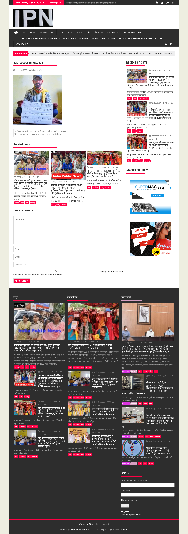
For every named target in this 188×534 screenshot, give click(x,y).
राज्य (23, 32)
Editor (33, 177)
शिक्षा (52, 32)
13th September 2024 (102, 429)
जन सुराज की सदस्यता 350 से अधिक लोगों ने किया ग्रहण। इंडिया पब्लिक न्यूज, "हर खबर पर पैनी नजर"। (102, 2)
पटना (140, 371)
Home (95, 38)
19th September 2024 (49, 431)
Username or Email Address (134, 480)
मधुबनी (145, 404)
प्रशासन (141, 436)
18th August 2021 (155, 408)
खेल (89, 32)
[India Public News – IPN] (16, 32)
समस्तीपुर (32, 203)
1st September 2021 (131, 342)
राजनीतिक (43, 32)
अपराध (32, 32)
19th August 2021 (155, 376)
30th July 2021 (153, 441)
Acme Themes (121, 529)
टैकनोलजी (99, 32)
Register (125, 511)
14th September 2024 (102, 402)
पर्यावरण (146, 371)
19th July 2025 (22, 177)
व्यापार (70, 32)
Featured (125, 371)
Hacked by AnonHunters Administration (140, 38)
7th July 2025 (57, 181)
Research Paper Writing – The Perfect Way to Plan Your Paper (55, 38)
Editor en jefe (36, 70)
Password (125, 490)
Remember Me (130, 500)
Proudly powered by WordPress (75, 529)
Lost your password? (131, 514)
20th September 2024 (98, 167)
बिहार (22, 203)
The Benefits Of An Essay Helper (124, 32)
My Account (108, 38)
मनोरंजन (80, 32)
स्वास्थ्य (61, 32)
